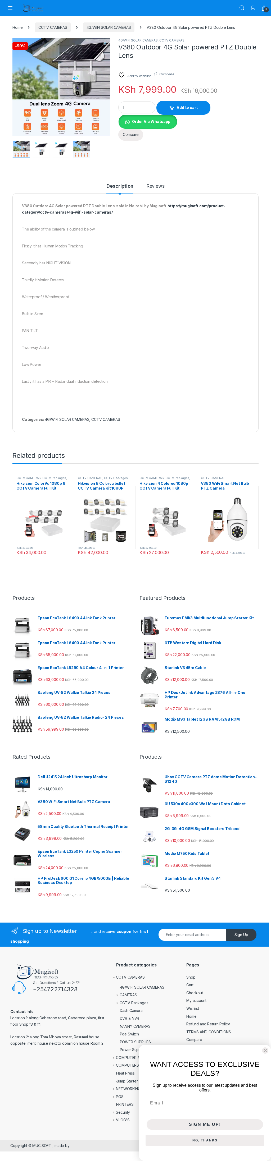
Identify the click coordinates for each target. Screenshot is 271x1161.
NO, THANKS (205, 1140)
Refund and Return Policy (208, 1024)
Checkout (194, 992)
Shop (190, 977)
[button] (105, 44)
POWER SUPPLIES (135, 1042)
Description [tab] (119, 186)
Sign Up (241, 934)
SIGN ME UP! (205, 1124)
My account (196, 1000)
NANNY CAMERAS (135, 1026)
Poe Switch (129, 1034)
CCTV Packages (54, 478)
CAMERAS (128, 995)
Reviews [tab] (155, 186)
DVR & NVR (129, 1018)
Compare (166, 74)
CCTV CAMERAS (52, 27)
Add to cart (187, 107)
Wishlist (192, 1008)
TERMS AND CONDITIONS (208, 1032)
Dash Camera (131, 1010)
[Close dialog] (265, 1050)
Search (242, 8)
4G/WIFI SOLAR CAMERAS (109, 27)
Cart (189, 985)
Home (17, 27)
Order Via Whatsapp (151, 121)
